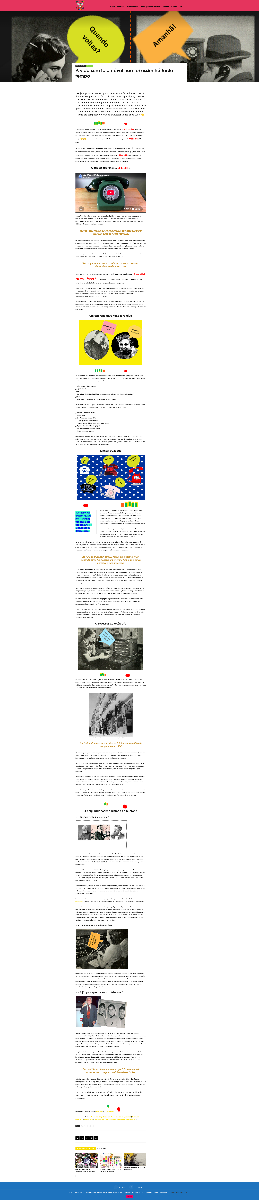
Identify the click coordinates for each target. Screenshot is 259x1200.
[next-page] (80, 1176)
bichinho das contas (170, 7)
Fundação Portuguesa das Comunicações (121, 1119)
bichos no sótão (132, 7)
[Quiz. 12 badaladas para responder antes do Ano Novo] (86, 1160)
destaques (89, 66)
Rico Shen (99, 1111)
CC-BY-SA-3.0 (110, 1111)
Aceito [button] (129, 1196)
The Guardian (99, 1119)
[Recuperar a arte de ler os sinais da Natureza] (135, 1159)
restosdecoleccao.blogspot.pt (120, 1117)
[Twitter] (82, 1138)
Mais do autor (102, 1148)
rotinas (91, 1126)
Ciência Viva (88, 1119)
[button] (181, 7)
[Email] (96, 1138)
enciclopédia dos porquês (150, 7)
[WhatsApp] (91, 1138)
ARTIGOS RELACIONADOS (85, 1148)
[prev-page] (76, 1176)
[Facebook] (77, 1138)
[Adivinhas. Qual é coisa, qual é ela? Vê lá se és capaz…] (111, 1160)
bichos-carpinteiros (117, 7)
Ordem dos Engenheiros (99, 1117)
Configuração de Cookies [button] (178, 1192)
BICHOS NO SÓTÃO (80, 66)
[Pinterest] (87, 1138)
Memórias (84, 1126)
